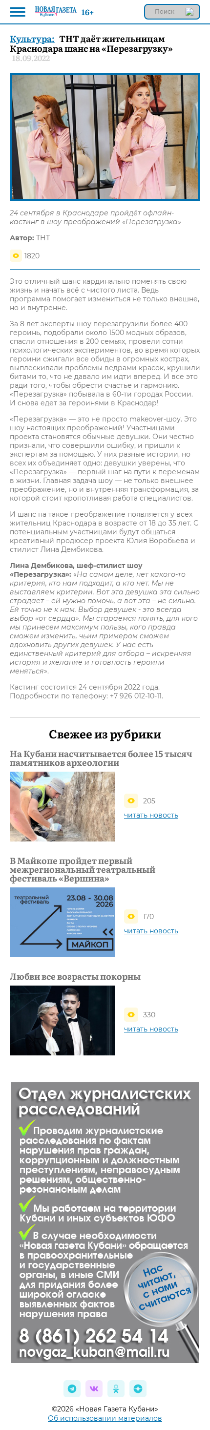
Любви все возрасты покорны (75, 976)
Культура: (32, 38)
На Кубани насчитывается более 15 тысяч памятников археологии (101, 758)
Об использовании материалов (105, 1418)
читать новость (151, 815)
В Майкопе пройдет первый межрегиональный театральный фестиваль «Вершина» (82, 869)
